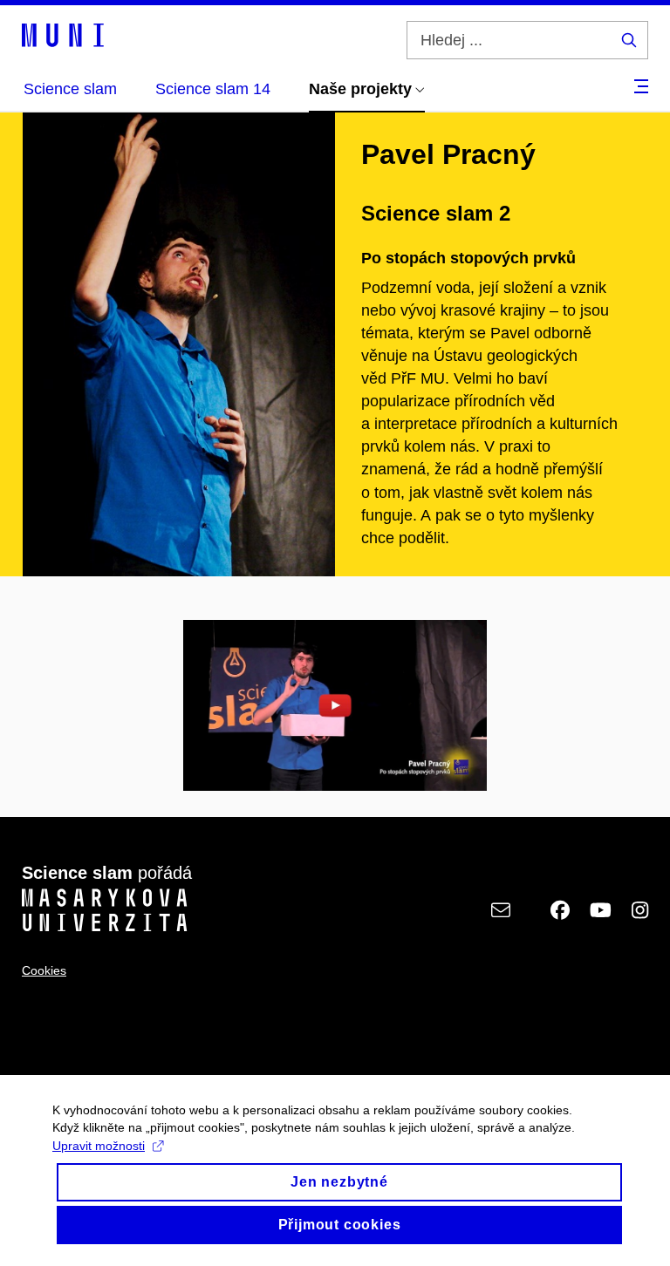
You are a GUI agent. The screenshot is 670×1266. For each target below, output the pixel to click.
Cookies (44, 970)
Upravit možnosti (98, 1146)
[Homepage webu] (63, 34)
